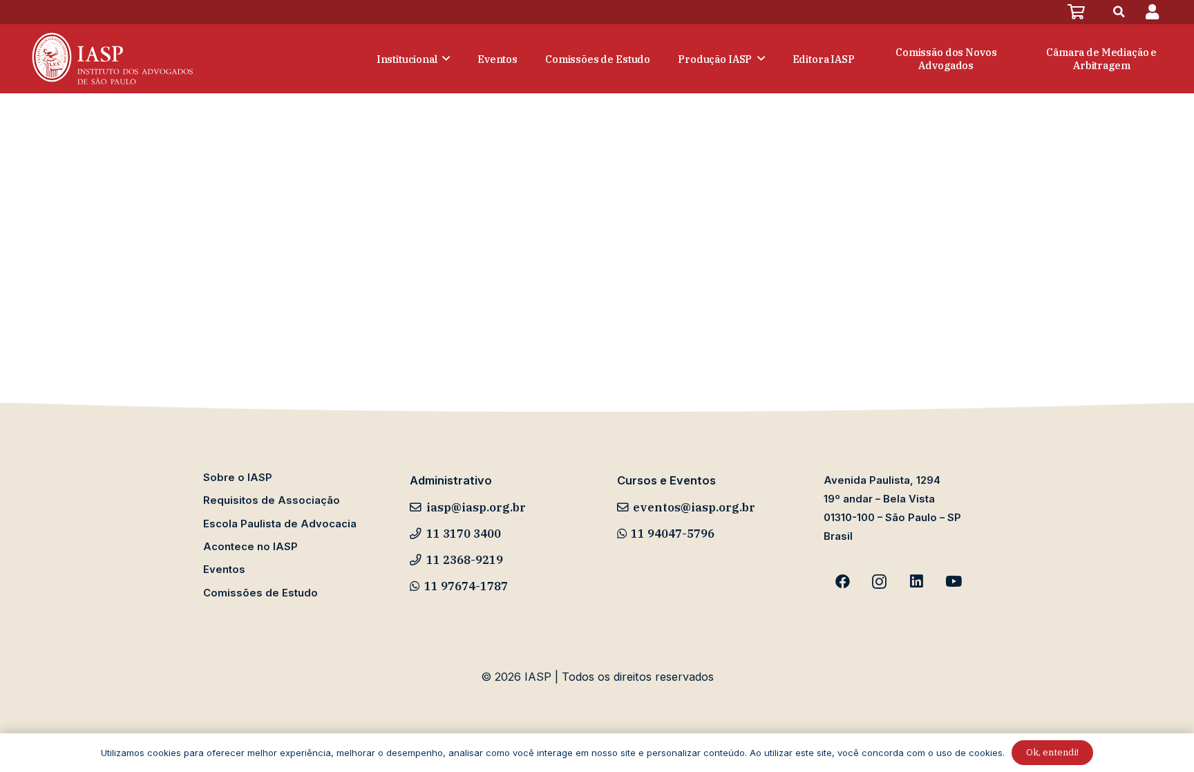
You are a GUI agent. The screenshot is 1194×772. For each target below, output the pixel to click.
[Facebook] (842, 582)
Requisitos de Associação (271, 500)
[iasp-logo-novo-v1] (110, 58)
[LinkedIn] (917, 582)
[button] (1119, 12)
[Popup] (1152, 12)
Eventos (224, 569)
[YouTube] (953, 582)
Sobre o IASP (237, 477)
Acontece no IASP (250, 546)
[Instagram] (879, 582)
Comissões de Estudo (260, 593)
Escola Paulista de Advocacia (280, 524)
